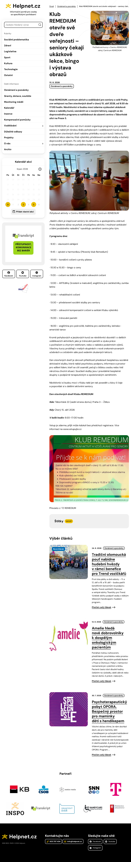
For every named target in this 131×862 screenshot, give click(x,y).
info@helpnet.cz (74, 841)
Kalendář (9, 107)
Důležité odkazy (13, 131)
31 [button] (8, 204)
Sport (7, 57)
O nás (7, 143)
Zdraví (7, 45)
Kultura (8, 63)
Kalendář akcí (23, 161)
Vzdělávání (10, 125)
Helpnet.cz (26, 5)
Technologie (11, 69)
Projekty (9, 137)
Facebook (8, 276)
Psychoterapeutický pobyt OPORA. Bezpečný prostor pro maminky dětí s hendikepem (109, 711)
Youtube (22, 276)
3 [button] (23, 204)
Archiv (7, 149)
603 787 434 (54, 841)
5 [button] (33, 204)
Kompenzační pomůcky (17, 119)
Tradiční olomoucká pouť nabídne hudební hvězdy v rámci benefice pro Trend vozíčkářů (109, 564)
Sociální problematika (16, 39)
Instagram (36, 276)
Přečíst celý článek (101, 607)
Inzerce (8, 113)
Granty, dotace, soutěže (17, 96)
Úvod (51, 6)
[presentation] (68, 562)
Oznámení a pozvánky (16, 90)
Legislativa (10, 51)
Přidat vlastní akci (25, 211)
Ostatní (8, 75)
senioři (69, 521)
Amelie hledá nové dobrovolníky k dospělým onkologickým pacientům (108, 638)
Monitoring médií (13, 101)
